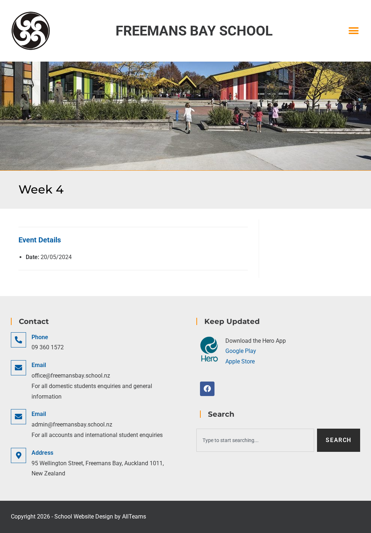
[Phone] (18, 339)
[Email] (18, 367)
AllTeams (134, 516)
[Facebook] (207, 389)
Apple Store (240, 361)
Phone (40, 337)
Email (39, 365)
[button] (354, 31)
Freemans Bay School (194, 31)
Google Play (240, 350)
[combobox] (255, 440)
